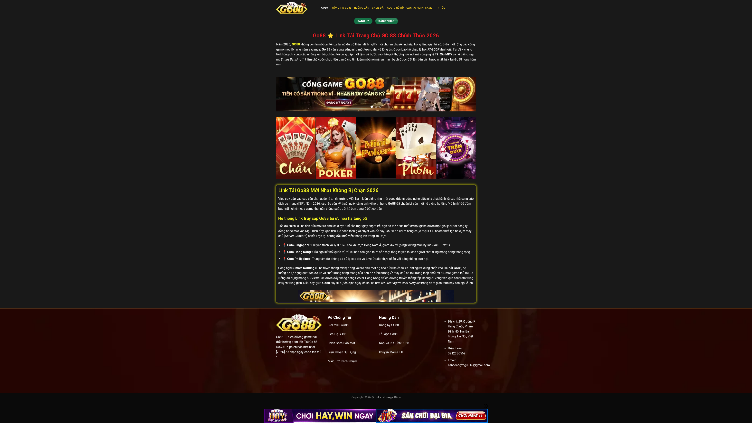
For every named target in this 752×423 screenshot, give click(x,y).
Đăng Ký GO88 (389, 325)
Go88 (324, 7)
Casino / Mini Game (419, 7)
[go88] (295, 8)
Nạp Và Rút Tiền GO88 (394, 343)
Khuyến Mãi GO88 (391, 352)
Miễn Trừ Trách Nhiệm (342, 361)
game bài (378, 7)
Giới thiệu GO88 (338, 325)
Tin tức (440, 7)
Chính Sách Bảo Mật (341, 343)
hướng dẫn (361, 7)
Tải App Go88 (388, 334)
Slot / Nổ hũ (395, 7)
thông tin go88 (340, 7)
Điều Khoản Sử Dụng (342, 352)
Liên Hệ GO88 (337, 334)
